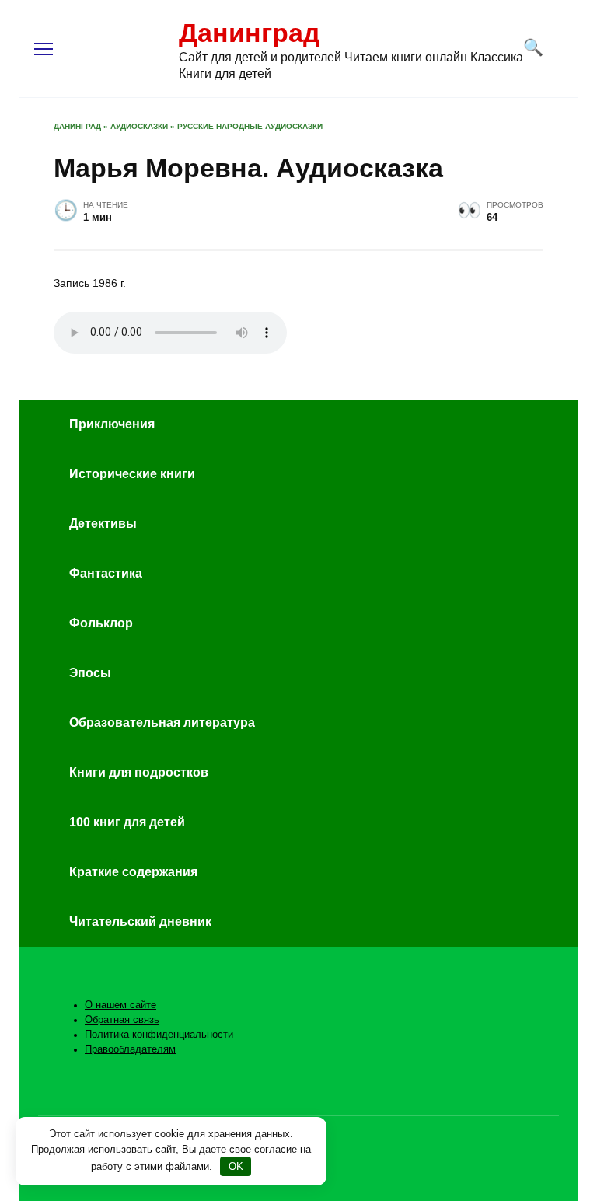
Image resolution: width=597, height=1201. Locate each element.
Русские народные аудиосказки (250, 126)
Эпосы (90, 672)
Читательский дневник (140, 921)
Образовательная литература (162, 722)
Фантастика (105, 573)
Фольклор (101, 623)
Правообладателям (130, 1049)
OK (236, 1166)
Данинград (249, 32)
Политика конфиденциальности (159, 1034)
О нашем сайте (120, 1005)
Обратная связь (122, 1019)
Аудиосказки (139, 126)
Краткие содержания (133, 871)
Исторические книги (132, 473)
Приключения (112, 424)
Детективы (103, 523)
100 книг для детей (127, 822)
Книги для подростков (138, 772)
